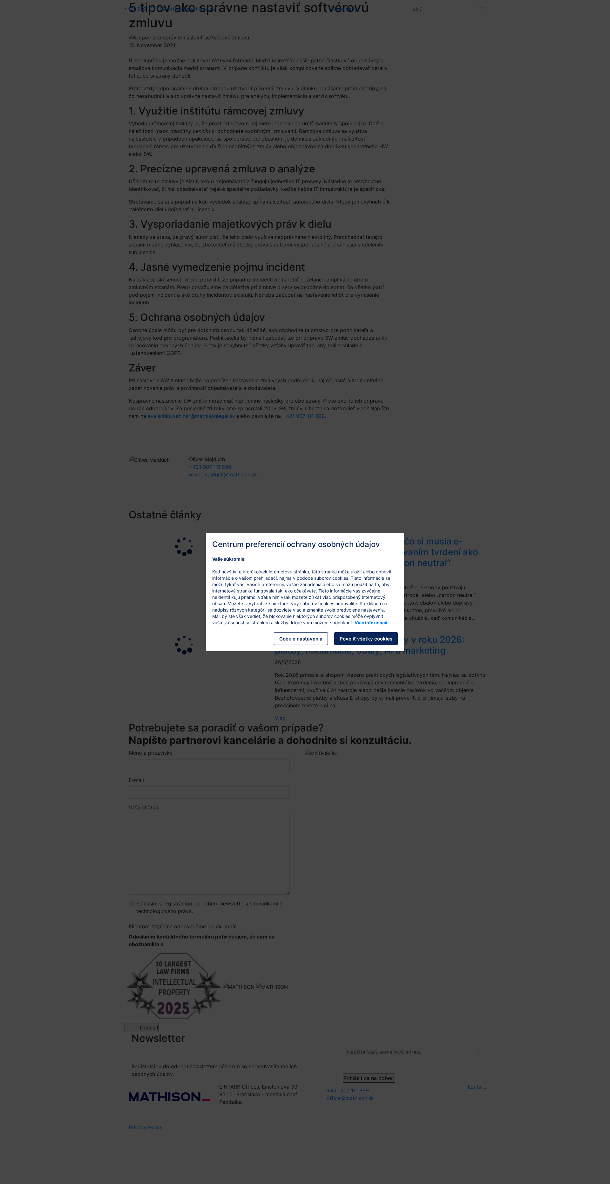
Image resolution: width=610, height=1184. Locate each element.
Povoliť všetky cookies (366, 639)
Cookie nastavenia (300, 639)
